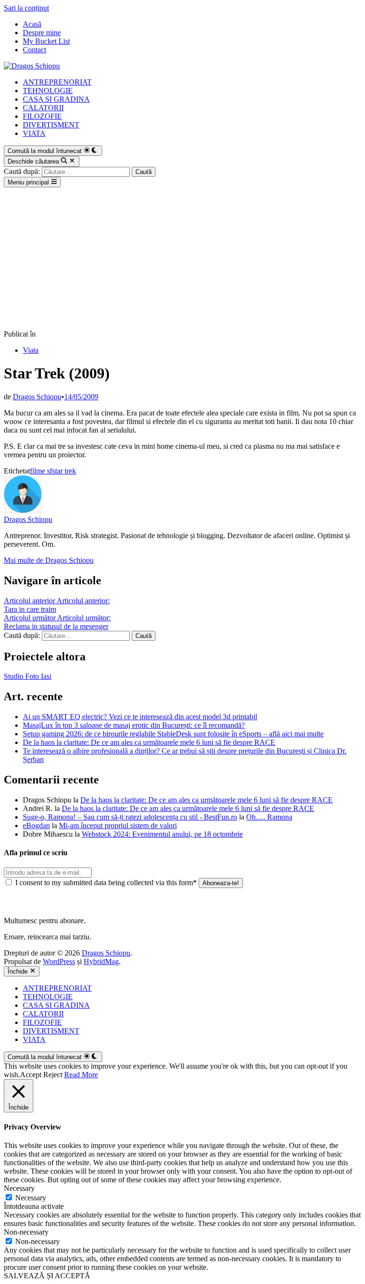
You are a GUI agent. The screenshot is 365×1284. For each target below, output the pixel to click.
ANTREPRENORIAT (57, 82)
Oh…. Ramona (269, 817)
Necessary (30, 1198)
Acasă (32, 24)
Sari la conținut (26, 8)
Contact (34, 50)
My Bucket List (46, 41)
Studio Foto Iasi (27, 676)
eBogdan (36, 825)
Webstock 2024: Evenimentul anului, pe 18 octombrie (162, 834)
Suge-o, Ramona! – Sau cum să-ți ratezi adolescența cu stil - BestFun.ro (130, 817)
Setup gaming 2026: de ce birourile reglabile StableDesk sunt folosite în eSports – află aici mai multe (173, 734)
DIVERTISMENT (51, 125)
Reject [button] (52, 1075)
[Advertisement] (182, 258)
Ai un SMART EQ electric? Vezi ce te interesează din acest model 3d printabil (140, 717)
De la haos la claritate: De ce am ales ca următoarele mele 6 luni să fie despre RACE (149, 742)
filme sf (41, 471)
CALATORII (43, 108)
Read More (81, 1075)
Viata (30, 350)
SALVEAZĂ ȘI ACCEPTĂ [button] (47, 1276)
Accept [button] (30, 1075)
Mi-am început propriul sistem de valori (118, 825)
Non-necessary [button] (26, 1232)
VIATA (34, 133)
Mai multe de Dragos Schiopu (49, 560)
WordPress (59, 961)
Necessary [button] (19, 1188)
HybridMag (101, 961)
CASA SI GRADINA (56, 99)
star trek (64, 471)
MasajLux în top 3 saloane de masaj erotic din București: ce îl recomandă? (134, 725)
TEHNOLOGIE (48, 91)
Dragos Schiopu (37, 397)
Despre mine (42, 33)
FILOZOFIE (42, 116)
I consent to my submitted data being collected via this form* (106, 883)
